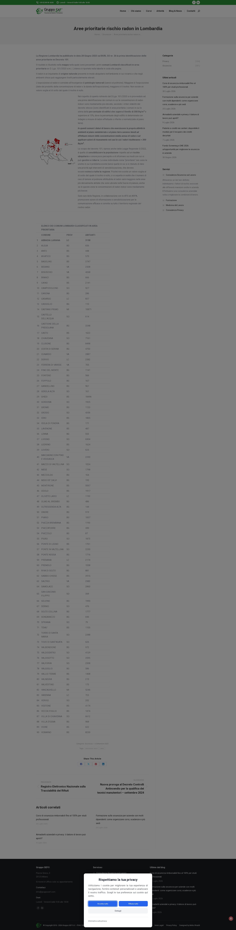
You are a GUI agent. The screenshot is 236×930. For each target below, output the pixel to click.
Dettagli (118, 911)
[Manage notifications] (231, 918)
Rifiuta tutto (133, 904)
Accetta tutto (102, 904)
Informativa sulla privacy (97, 921)
